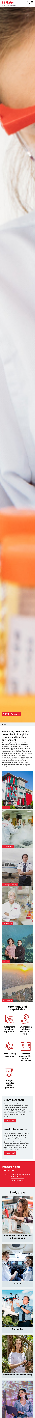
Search (28, 2)
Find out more (9, 1120)
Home (3, 5)
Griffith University (11, 2)
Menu (32, 2)
